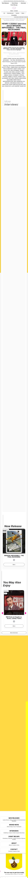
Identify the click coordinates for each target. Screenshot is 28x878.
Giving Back (14, 15)
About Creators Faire (14, 845)
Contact (16, 10)
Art (4, 13)
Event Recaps (14, 5)
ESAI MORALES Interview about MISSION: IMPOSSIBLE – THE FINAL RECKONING (14, 216)
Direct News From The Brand (14, 826)
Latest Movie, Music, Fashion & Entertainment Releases (14, 820)
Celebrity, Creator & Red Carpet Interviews (14, 832)
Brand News (15, 3)
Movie (4, 110)
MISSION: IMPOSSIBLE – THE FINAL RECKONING (14, 556)
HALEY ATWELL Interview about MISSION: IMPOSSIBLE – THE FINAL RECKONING (14, 297)
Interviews (23, 3)
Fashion (17, 13)
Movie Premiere (10, 56)
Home (3, 19)
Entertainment (10, 13)
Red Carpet (19, 56)
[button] (2, 613)
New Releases (5, 3)
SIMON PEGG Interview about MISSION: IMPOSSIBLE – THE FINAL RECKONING (14, 418)
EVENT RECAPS (14, 836)
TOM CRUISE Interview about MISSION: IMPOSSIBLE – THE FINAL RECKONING (14, 337)
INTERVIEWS (14, 831)
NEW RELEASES (14, 818)
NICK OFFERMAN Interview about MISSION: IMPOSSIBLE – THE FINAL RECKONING (14, 135)
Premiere (15, 56)
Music (23, 13)
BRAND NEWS (14, 825)
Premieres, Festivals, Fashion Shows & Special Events (14, 839)
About (11, 10)
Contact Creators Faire (14, 851)
